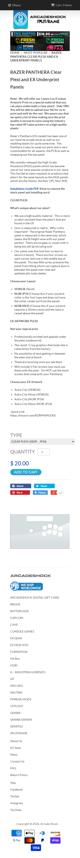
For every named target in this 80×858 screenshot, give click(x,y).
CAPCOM (16, 618)
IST (12, 679)
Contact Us (17, 761)
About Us (16, 741)
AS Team (15, 747)
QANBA (15, 713)
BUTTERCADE (19, 611)
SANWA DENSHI (21, 719)
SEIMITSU (16, 726)
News (13, 754)
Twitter (14, 796)
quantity (22, 451)
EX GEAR (16, 638)
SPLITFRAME (18, 733)
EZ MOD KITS (19, 645)
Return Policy (19, 775)
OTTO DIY (16, 706)
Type (16, 435)
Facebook (16, 789)
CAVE (14, 624)
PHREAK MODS (20, 699)
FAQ (13, 768)
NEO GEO (16, 685)
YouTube (15, 810)
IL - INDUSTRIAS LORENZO (27, 672)
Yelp (13, 782)
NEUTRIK (16, 692)
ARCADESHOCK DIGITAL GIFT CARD (34, 597)
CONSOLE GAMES (22, 631)
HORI (13, 665)
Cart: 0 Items (64, 5)
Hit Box (15, 658)
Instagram (16, 803)
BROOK (15, 604)
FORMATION (18, 651)
